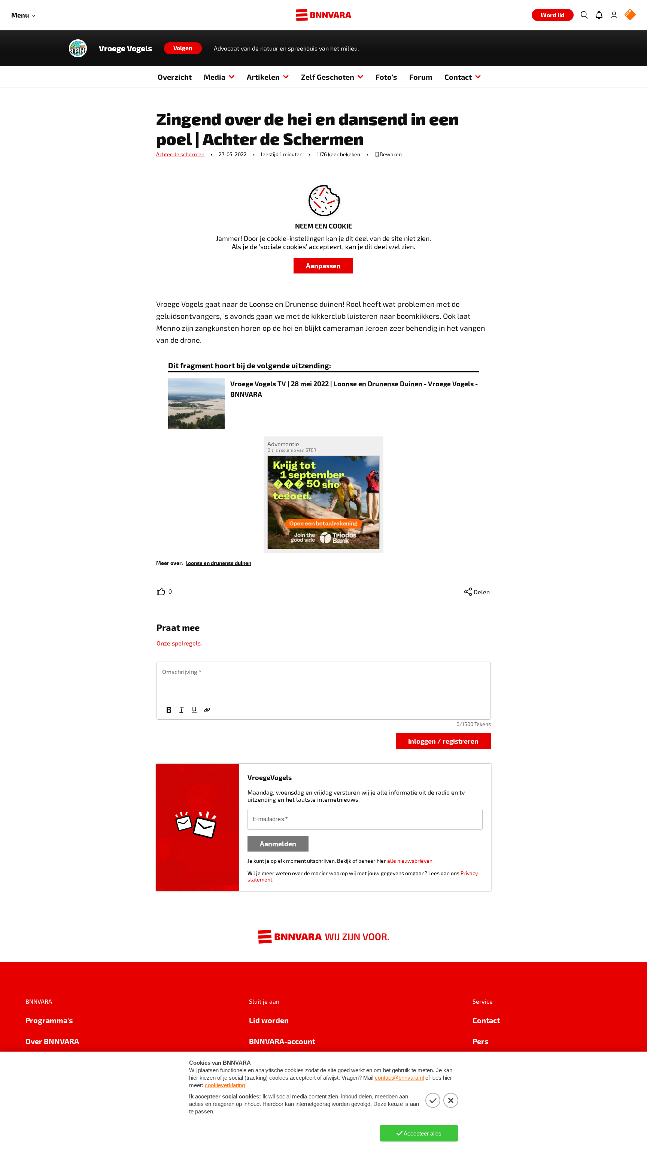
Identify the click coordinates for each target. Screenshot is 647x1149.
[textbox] (323, 681)
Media (214, 76)
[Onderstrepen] (194, 710)
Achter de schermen (180, 154)
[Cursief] (182, 710)
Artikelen (263, 76)
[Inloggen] (614, 14)
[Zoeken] (584, 14)
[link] (218, 562)
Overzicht (175, 76)
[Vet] (169, 710)
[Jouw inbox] (599, 15)
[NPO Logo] (630, 15)
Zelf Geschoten (327, 76)
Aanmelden (278, 843)
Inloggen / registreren (443, 741)
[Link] (207, 710)
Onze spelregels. (179, 643)
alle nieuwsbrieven (409, 861)
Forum (420, 76)
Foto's (386, 76)
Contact (458, 76)
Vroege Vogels (125, 48)
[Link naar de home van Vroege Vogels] (78, 48)
